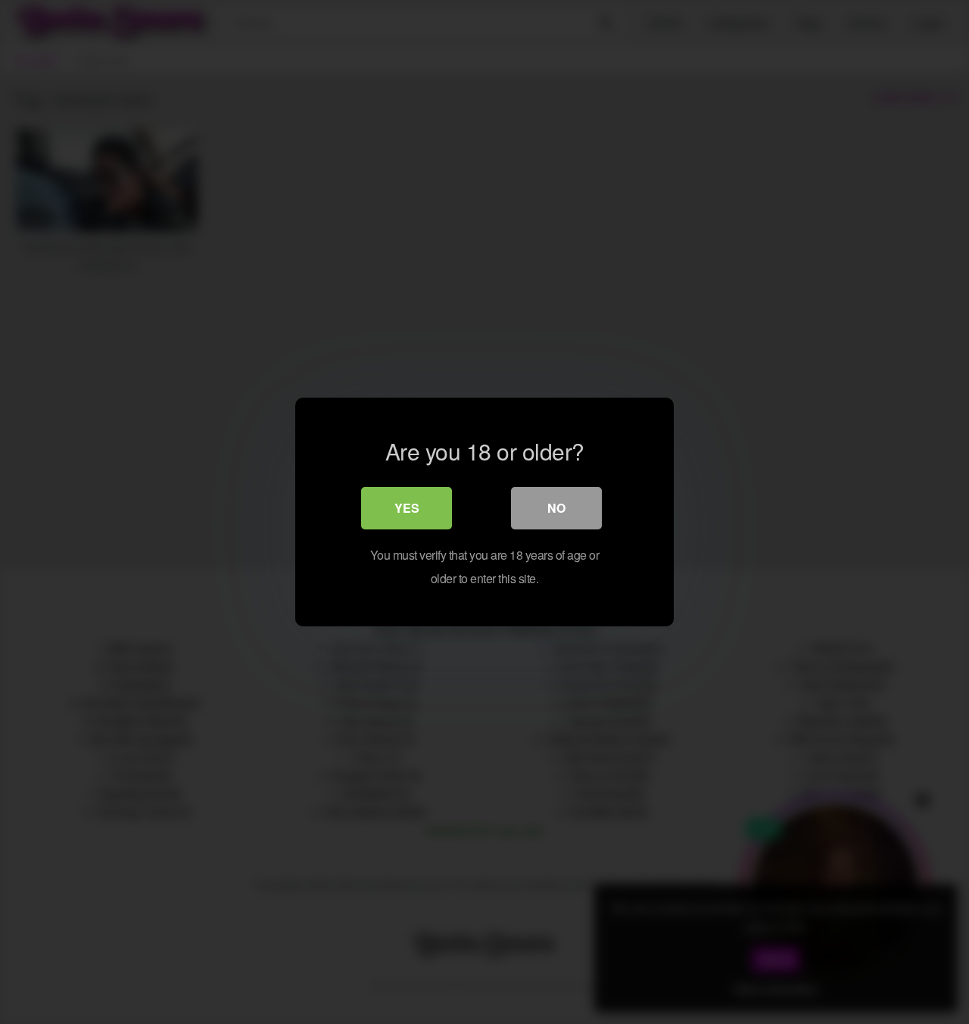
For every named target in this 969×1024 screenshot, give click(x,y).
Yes (406, 508)
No (556, 508)
